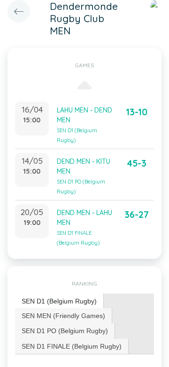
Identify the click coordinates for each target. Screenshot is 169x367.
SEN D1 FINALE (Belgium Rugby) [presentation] (72, 346)
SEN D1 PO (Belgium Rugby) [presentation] (65, 331)
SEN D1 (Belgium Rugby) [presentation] (59, 301)
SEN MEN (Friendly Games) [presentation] (63, 315)
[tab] (59, 301)
